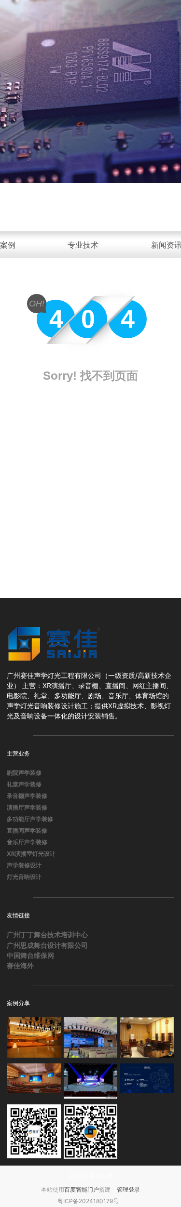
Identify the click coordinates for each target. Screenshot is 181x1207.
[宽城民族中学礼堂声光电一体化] (34, 1081)
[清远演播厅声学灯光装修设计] (91, 1081)
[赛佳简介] (147, 1081)
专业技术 (83, 245)
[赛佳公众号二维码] (34, 1131)
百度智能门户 (81, 1189)
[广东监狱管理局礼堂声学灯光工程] (91, 1037)
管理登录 (128, 1189)
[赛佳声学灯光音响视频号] (91, 1131)
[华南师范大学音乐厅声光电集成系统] (34, 1037)
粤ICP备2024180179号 (88, 1201)
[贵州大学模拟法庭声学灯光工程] (147, 1037)
